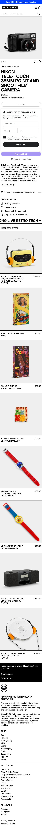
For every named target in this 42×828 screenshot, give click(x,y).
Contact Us (6, 794)
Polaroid (4, 738)
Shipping (4, 97)
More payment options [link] (21, 159)
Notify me (21, 145)
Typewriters (6, 754)
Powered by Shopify (8, 823)
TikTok (4, 814)
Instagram (5, 812)
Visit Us (4, 791)
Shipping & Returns (9, 777)
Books (3, 751)
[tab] (1, 61)
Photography (6, 740)
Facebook (5, 809)
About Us (5, 769)
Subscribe (6, 678)
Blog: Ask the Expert (10, 772)
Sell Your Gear (7, 785)
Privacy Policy (7, 796)
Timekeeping (6, 748)
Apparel (4, 757)
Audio (3, 735)
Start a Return (7, 780)
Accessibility (6, 799)
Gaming (4, 746)
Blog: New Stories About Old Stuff (15, 775)
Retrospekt (11, 821)
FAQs (3, 783)
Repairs (4, 759)
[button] (39, 7)
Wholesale (5, 788)
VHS (3, 743)
